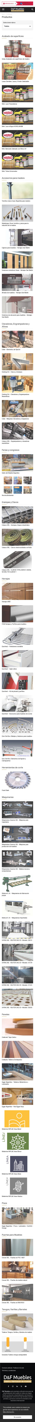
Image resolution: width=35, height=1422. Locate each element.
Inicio (3, 14)
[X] (21, 1386)
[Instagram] (12, 1386)
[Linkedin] (17, 1386)
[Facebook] (8, 1386)
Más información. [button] (8, 1412)
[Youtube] (25, 1386)
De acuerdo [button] (17, 1417)
